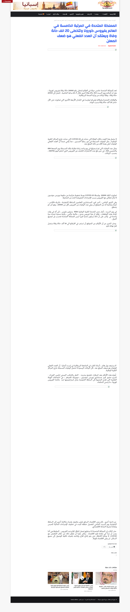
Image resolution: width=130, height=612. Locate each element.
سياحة (64, 14)
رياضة (88, 14)
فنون (71, 14)
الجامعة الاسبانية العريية (90, 600)
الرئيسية (112, 14)
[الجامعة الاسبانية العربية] (107, 4)
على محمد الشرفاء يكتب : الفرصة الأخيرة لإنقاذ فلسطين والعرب (108, 587)
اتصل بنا (48, 14)
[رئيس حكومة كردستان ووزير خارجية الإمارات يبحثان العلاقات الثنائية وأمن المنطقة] (82, 578)
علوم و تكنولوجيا (80, 14)
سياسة (97, 14)
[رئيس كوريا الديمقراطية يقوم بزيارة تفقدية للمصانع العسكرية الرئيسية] (58, 578)
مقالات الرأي (56, 14)
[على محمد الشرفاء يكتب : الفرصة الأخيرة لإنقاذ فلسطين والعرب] (106, 578)
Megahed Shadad (112, 46)
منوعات (109, 20)
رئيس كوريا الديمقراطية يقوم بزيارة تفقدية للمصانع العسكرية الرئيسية (60, 586)
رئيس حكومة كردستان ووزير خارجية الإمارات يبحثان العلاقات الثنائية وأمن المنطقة (83, 587)
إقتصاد (105, 14)
